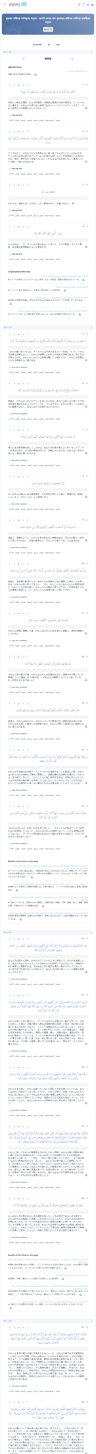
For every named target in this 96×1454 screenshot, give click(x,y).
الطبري (41, 120)
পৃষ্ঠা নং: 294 (8, 327)
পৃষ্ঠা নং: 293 (8, 52)
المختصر (23, 120)
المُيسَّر (17, 120)
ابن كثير (35, 120)
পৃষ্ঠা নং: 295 (8, 932)
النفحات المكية (49, 120)
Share (46, 29)
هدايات (58, 120)
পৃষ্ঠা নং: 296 (8, 1321)
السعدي (29, 120)
